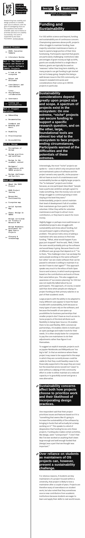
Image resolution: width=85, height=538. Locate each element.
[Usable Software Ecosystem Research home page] (15, 9)
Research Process (11, 47)
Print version (18, 39)
